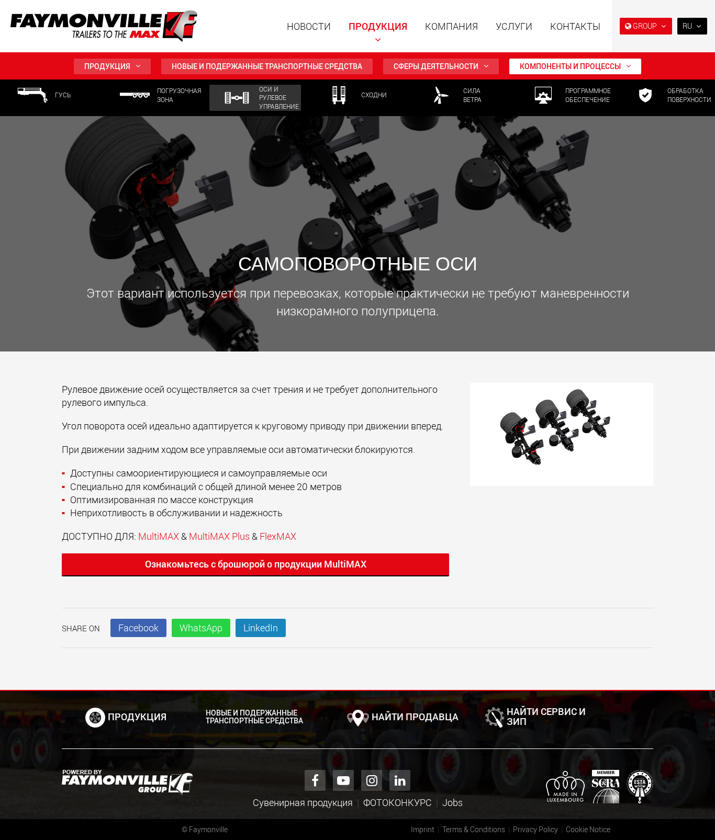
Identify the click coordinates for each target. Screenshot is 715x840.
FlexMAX (278, 536)
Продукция (378, 26)
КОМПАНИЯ (451, 26)
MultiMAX (158, 536)
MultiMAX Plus (219, 536)
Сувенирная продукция (303, 802)
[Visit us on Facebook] (315, 780)
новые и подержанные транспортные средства (267, 66)
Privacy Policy (535, 829)
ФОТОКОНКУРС (397, 802)
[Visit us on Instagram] (372, 780)
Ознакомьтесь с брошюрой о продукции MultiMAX (255, 564)
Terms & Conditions (473, 829)
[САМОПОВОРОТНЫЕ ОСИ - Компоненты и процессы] (561, 439)
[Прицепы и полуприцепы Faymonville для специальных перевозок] (127, 782)
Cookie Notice (588, 829)
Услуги (514, 26)
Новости (309, 26)
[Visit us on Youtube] (343, 780)
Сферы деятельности (436, 66)
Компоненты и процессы (570, 66)
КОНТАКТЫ (575, 26)
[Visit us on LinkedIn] (400, 780)
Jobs (452, 802)
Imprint (422, 829)
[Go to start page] (103, 26)
